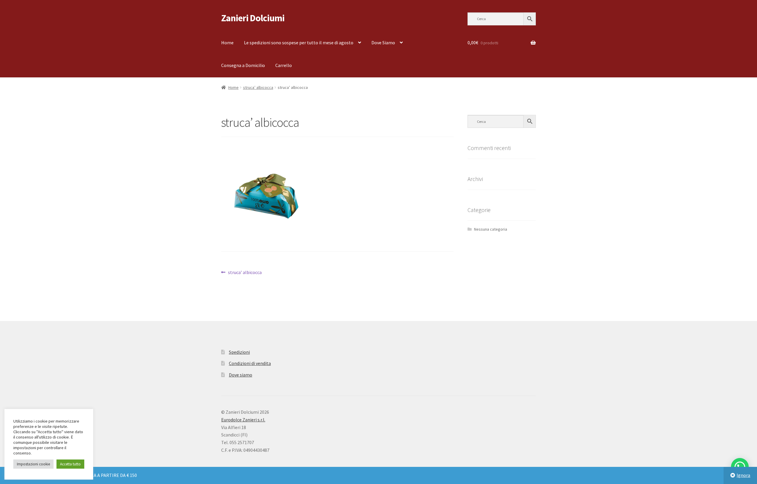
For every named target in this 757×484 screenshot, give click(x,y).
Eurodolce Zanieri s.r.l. (243, 420)
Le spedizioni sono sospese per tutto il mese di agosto (298, 42)
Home (227, 42)
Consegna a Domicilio (243, 65)
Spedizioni (239, 352)
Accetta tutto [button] (70, 464)
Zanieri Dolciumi (252, 18)
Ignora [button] (743, 475)
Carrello (283, 65)
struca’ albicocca (258, 87)
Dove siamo (240, 375)
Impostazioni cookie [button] (33, 464)
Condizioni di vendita (250, 363)
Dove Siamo (383, 42)
